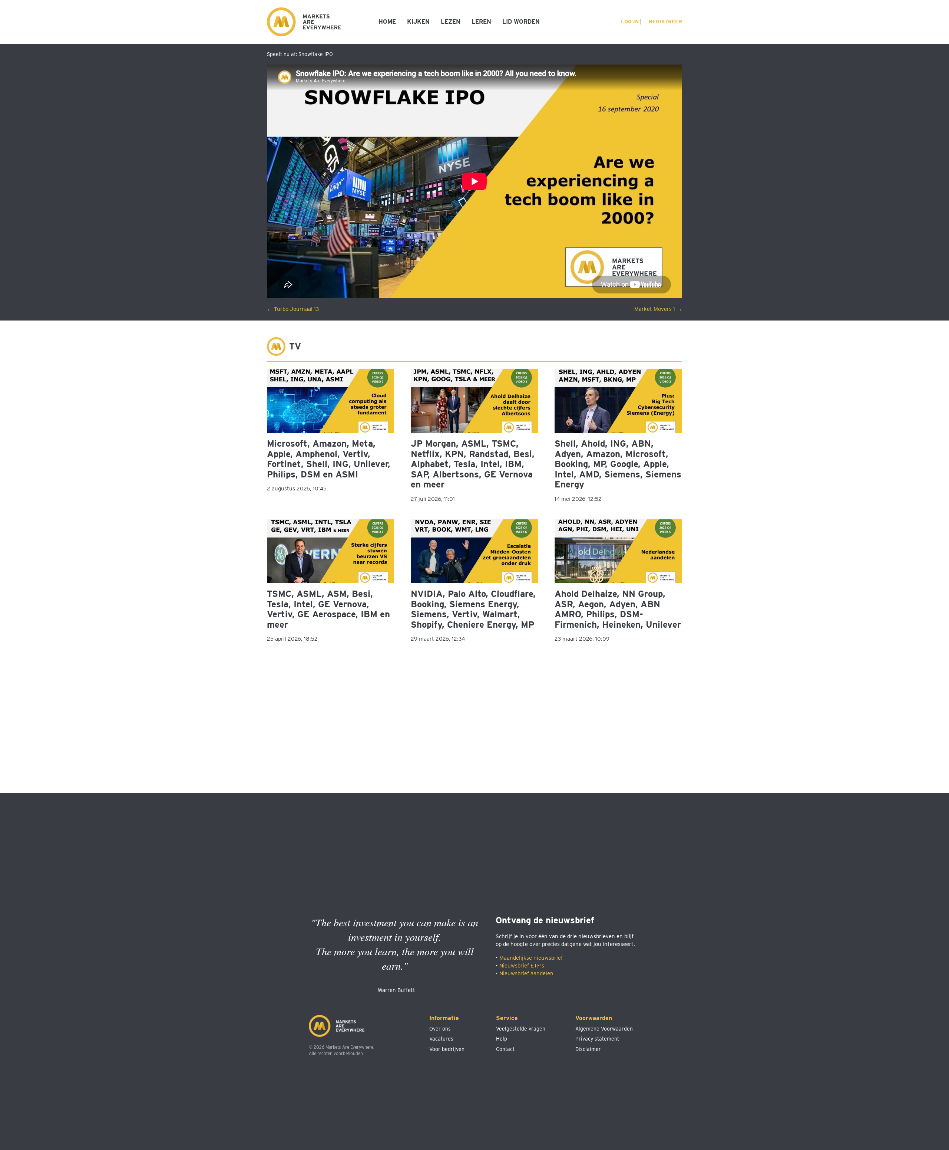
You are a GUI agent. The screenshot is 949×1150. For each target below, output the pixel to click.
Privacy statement (597, 1039)
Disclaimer (588, 1049)
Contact (505, 1049)
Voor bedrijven (446, 1049)
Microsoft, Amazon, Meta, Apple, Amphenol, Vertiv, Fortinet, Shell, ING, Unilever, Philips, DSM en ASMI (328, 459)
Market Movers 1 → (658, 309)
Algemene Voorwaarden (604, 1029)
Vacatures (441, 1039)
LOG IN (629, 21)
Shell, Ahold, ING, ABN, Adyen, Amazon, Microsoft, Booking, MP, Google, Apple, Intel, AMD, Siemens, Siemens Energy (618, 464)
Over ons (440, 1029)
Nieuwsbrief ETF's (521, 965)
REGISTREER (664, 21)
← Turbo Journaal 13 (293, 309)
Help (501, 1039)
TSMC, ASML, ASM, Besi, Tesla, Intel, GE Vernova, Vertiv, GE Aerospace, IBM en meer (328, 609)
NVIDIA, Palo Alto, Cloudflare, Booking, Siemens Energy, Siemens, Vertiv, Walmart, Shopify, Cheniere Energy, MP (473, 609)
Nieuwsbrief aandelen (526, 973)
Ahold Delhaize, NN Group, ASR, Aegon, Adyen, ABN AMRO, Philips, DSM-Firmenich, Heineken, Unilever (618, 609)
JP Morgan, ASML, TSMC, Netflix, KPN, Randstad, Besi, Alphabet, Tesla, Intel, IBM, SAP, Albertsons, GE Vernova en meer (473, 464)
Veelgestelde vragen (520, 1029)
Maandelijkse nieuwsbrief (531, 957)
